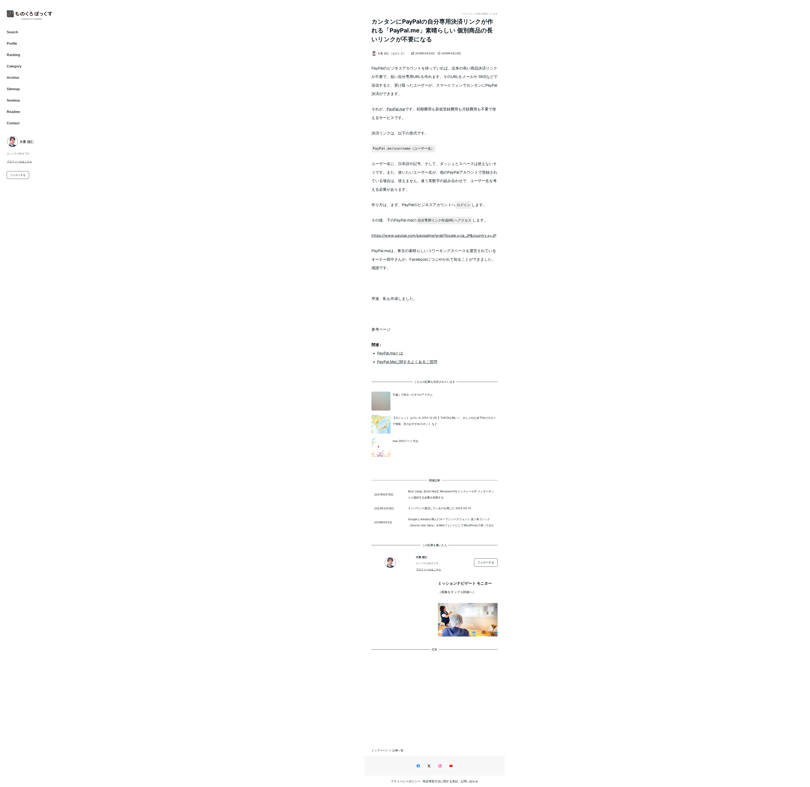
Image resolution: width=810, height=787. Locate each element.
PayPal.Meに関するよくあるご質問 (407, 362)
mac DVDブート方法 (405, 441)
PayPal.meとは (390, 353)
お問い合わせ (469, 781)
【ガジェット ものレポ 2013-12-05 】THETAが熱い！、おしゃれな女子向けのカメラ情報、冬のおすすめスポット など (444, 421)
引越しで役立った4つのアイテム (413, 394)
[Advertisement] (434, 695)
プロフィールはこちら (19, 161)
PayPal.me (396, 109)
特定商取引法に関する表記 (440, 781)
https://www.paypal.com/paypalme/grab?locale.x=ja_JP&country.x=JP (433, 235)
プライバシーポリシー (405, 781)
